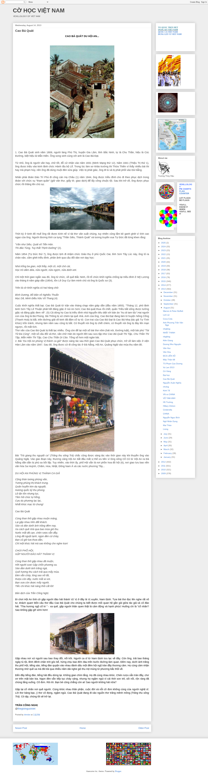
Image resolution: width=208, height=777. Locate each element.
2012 (163, 462)
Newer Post (21, 728)
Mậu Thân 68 (169, 359)
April (166, 445)
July (166, 434)
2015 (163, 281)
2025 (163, 243)
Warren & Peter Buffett (173, 311)
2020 (163, 262)
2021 (163, 258)
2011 (163, 466)
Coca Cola (167, 319)
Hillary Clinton (169, 406)
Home (83, 728)
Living (165, 429)
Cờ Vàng (167, 371)
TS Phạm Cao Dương (172, 363)
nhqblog (166, 329)
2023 (163, 250)
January (167, 457)
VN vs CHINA (169, 394)
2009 (163, 473)
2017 (163, 273)
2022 (163, 254)
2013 (163, 289)
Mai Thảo (167, 425)
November (168, 296)
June (166, 438)
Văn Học (167, 348)
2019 (163, 266)
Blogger (118, 771)
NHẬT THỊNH (169, 333)
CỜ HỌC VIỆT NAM (39, 10)
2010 (163, 469)
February (168, 453)
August (167, 308)
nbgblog (166, 336)
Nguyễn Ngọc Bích (171, 417)
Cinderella (167, 410)
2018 (163, 270)
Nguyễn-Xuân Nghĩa (172, 383)
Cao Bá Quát (169, 379)
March (167, 449)
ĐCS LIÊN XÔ (169, 356)
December (168, 292)
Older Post (143, 728)
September (169, 304)
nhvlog (166, 387)
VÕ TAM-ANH (169, 398)
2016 (163, 277)
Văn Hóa (167, 352)
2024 (163, 246)
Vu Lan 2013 (168, 367)
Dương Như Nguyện (172, 344)
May (166, 442)
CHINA (166, 414)
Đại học (166, 375)
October (167, 300)
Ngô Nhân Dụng (170, 421)
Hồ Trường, (168, 402)
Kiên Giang (168, 340)
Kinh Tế (166, 390)
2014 (163, 285)
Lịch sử (166, 315)
